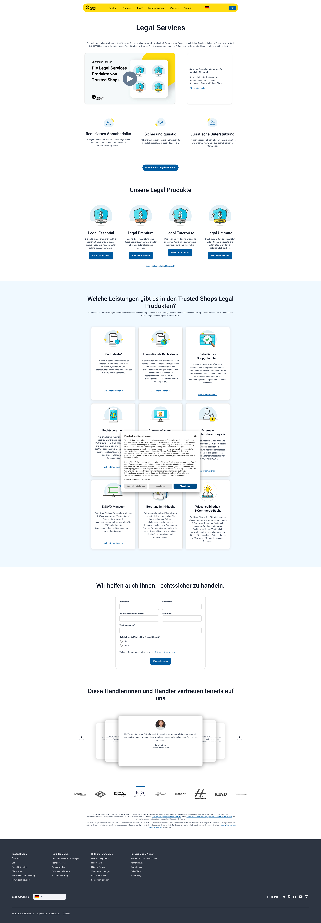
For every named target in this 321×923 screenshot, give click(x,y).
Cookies (66, 913)
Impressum (42, 913)
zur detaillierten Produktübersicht (160, 266)
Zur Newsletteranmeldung (23, 875)
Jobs (14, 863)
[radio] (160, 641)
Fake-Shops (136, 871)
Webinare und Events (61, 871)
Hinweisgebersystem (21, 880)
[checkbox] (160, 643)
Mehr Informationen (101, 255)
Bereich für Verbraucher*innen (144, 858)
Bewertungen (136, 867)
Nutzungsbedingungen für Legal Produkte (166, 817)
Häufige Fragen (98, 867)
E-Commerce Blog (60, 875)
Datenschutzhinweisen (165, 652)
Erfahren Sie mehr (197, 88)
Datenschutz (54, 913)
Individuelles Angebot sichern (160, 167)
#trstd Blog (136, 875)
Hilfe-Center (96, 863)
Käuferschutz (137, 863)
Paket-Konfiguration (100, 880)
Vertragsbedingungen (100, 871)
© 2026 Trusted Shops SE (23, 913)
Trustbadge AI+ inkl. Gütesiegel (65, 858)
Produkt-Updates (19, 867)
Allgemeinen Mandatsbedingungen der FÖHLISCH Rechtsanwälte (209, 817)
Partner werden (58, 867)
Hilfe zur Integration (100, 858)
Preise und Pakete (99, 875)
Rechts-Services (59, 863)
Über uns (16, 858)
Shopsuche (17, 871)
